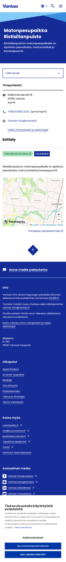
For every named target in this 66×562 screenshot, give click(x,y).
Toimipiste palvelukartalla (44, 231)
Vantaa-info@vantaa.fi (22, 121)
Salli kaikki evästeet (33, 554)
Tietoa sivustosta (23, 527)
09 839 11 (54, 298)
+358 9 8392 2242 (18, 111)
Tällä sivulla (12, 73)
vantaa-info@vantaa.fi (16, 307)
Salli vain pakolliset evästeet (33, 546)
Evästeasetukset (33, 537)
